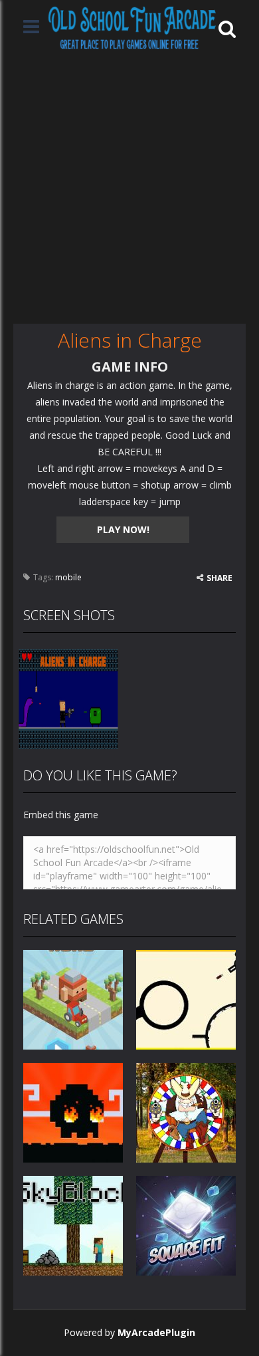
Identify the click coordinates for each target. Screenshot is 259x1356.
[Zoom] (68, 697)
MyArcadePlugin (156, 1332)
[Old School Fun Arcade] (132, 27)
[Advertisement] (129, 187)
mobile (68, 577)
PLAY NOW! (123, 529)
